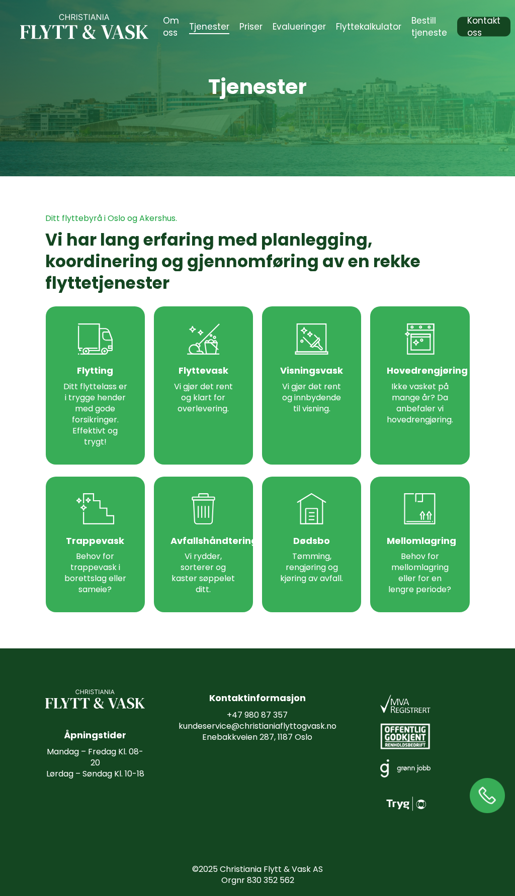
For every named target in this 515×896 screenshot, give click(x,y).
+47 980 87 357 (257, 715)
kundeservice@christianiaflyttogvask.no (257, 726)
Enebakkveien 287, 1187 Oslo (257, 737)
